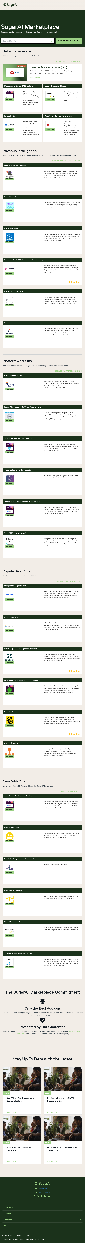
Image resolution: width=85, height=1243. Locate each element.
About (42, 1226)
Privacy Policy (18, 1239)
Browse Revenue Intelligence (66, 161)
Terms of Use (6, 1239)
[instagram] (42, 1197)
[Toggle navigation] (80, 5)
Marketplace (42, 1207)
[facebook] (35, 1197)
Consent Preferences (37, 1239)
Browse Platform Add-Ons (68, 371)
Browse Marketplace (68, 41)
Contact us (42, 1188)
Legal (27, 1239)
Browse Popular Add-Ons (68, 581)
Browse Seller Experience (68, 61)
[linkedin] (46, 1197)
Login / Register (44, 1192)
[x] (39, 1197)
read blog (10, 1112)
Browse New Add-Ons (70, 791)
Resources (42, 1220)
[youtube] (49, 1197)
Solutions (42, 1213)
